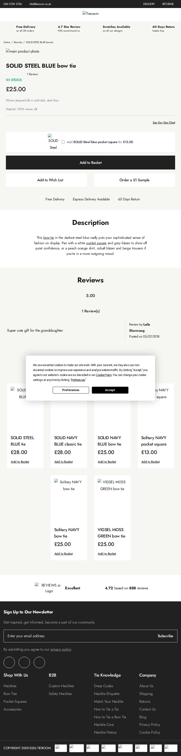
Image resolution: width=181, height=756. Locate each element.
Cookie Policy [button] (103, 374)
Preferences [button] (78, 379)
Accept (110, 390)
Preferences (70, 390)
